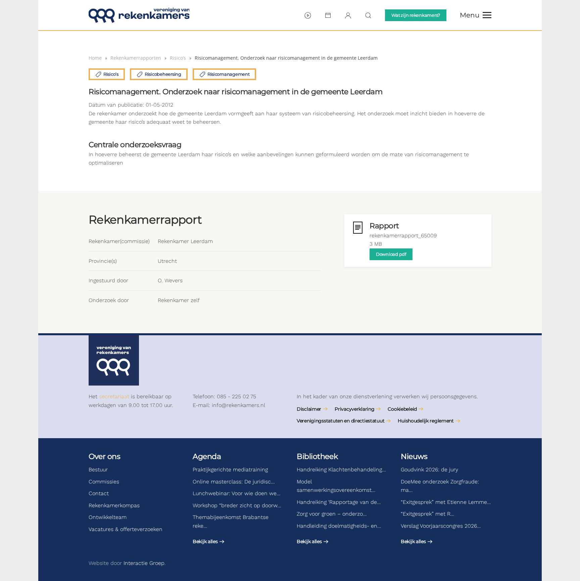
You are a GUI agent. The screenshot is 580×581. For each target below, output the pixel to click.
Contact (99, 493)
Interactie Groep (144, 563)
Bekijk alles (205, 541)
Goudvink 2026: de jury (429, 469)
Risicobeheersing (163, 74)
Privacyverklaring (354, 409)
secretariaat (114, 396)
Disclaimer (309, 409)
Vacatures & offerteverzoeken (125, 529)
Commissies (104, 481)
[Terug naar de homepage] (139, 15)
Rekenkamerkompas (114, 505)
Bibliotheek (317, 456)
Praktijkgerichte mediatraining (230, 469)
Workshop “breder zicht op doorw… (237, 505)
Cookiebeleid (402, 409)
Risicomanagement (228, 74)
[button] (475, 15)
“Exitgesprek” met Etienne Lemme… (446, 502)
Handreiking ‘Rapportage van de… (339, 502)
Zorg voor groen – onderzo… (332, 514)
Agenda (207, 456)
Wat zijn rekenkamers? (415, 15)
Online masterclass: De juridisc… (234, 481)
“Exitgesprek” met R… (427, 514)
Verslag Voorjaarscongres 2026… (441, 526)
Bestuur (98, 469)
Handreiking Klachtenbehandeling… (341, 469)
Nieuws (414, 456)
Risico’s (110, 74)
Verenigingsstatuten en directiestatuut (340, 421)
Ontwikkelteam (108, 517)
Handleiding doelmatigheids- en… (339, 526)
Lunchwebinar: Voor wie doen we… (236, 493)
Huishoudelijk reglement (426, 421)
